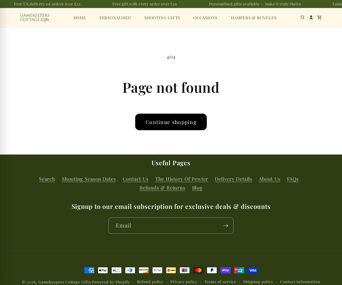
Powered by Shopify (111, 281)
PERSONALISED (115, 17)
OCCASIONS (205, 17)
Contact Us (136, 178)
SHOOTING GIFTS (162, 17)
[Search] (303, 17)
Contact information (300, 281)
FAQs (293, 178)
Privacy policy (183, 281)
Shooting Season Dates (89, 178)
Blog (197, 187)
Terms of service (220, 281)
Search (47, 178)
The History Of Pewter (181, 178)
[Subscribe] (225, 226)
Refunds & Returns (162, 187)
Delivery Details (233, 178)
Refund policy (150, 281)
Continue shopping (171, 121)
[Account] (311, 17)
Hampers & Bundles (253, 17)
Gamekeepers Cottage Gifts (64, 281)
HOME (79, 17)
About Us (269, 178)
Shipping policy (258, 281)
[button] (319, 17)
